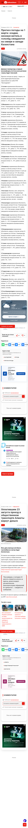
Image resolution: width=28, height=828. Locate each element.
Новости (10, 11)
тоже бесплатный (11, 597)
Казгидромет (8, 357)
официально (16, 506)
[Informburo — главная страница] (10, 2)
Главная (3, 11)
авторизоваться (15, 392)
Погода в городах (14, 320)
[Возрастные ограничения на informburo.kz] (19, 2)
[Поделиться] (24, 824)
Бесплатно (7, 669)
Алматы (6, 662)
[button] (22, 6)
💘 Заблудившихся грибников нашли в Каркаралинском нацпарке (14, 464)
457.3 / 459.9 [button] (7, 6)
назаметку (16, 27)
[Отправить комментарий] (23, 396)
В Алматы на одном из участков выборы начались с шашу (20, 615)
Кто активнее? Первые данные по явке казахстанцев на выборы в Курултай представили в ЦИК (7, 619)
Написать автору (22, 48)
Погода (17, 357)
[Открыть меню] (2, 2)
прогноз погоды (8, 360)
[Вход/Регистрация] (22, 2)
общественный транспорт (11, 665)
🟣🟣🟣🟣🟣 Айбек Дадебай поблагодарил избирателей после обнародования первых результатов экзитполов (14, 453)
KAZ (25, 2)
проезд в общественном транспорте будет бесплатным (13, 570)
